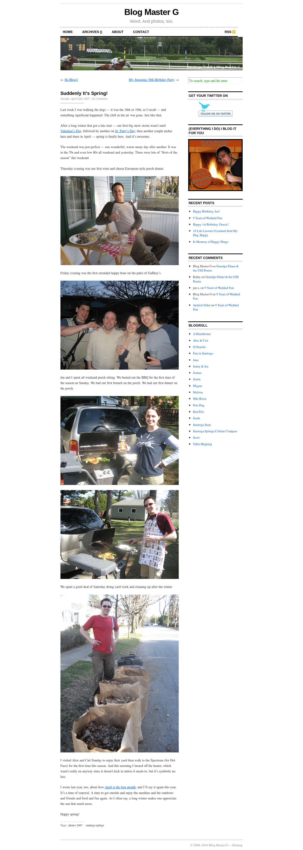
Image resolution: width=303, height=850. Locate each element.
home (68, 32)
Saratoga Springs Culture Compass (215, 431)
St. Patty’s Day (125, 131)
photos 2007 (75, 825)
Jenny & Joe (201, 366)
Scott (196, 437)
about (118, 32)
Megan (197, 386)
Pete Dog (199, 405)
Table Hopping (202, 444)
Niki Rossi (199, 398)
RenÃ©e (198, 411)
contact (141, 32)
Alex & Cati (200, 340)
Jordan (197, 373)
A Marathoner (202, 334)
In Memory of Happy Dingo (210, 242)
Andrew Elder (201, 305)
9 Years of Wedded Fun (207, 218)
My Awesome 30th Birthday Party (151, 79)
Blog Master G (151, 12)
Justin (197, 379)
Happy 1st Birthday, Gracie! (210, 224)
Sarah (196, 418)
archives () (92, 32)
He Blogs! (71, 79)
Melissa (198, 392)
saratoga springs (95, 825)
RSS (228, 32)
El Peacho (199, 347)
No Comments (100, 98)
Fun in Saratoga (203, 353)
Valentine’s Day (70, 131)
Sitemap (237, 845)
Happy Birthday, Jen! (206, 211)
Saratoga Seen (202, 425)
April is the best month (120, 787)
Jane (196, 360)
